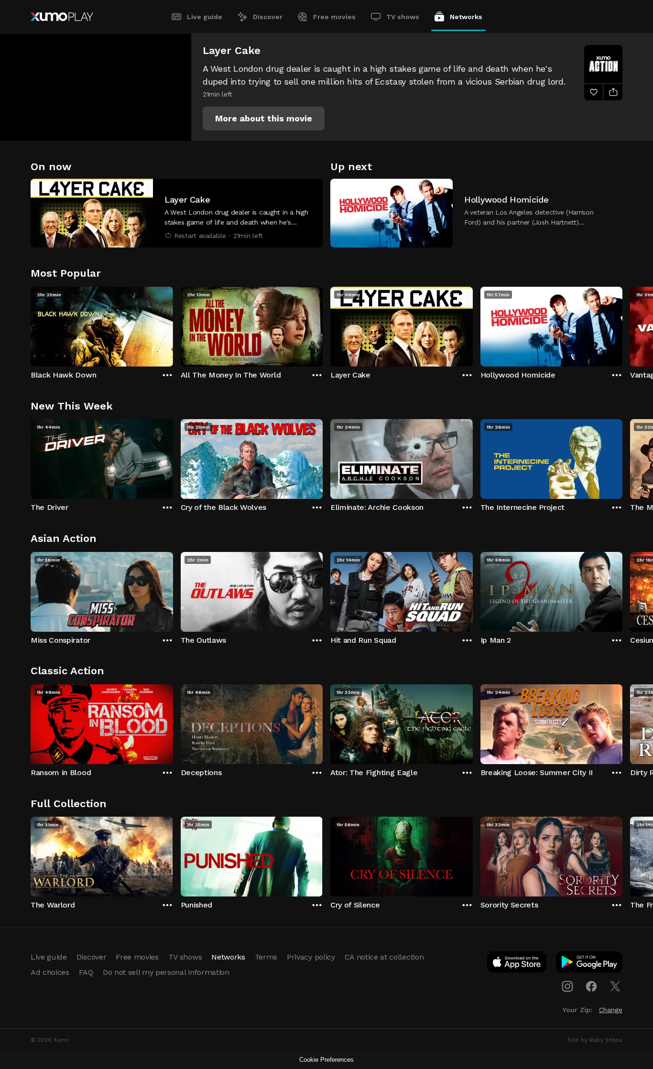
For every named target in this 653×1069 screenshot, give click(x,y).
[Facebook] (591, 986)
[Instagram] (567, 986)
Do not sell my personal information (166, 972)
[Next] (622, 324)
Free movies (334, 17)
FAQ (86, 972)
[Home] (62, 16)
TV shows (402, 17)
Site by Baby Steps (594, 1040)
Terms (266, 956)
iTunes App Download (517, 963)
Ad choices (50, 972)
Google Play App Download (589, 963)
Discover (268, 17)
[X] (615, 986)
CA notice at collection (384, 956)
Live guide (204, 17)
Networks (466, 17)
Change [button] (610, 1010)
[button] (264, 118)
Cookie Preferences (326, 1059)
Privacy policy (311, 956)
